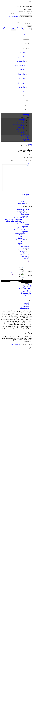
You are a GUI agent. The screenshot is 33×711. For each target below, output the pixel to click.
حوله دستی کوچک (20, 239)
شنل (24, 253)
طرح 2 (20, 236)
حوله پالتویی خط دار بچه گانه (13, 219)
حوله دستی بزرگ (20, 233)
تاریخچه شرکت (24, 135)
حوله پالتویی (21, 70)
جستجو (13, 29)
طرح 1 (20, 234)
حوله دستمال (25, 226)
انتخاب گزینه (21, 203)
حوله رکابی (22, 212)
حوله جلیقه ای (21, 211)
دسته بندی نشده (24, 254)
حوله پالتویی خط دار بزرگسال (13, 221)
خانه (31, 145)
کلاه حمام (26, 258)
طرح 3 (20, 238)
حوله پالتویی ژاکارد (19, 223)
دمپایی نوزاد (21, 251)
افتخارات (26, 137)
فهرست (30, 144)
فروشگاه (26, 115)
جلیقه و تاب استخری (19, 65)
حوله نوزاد (22, 87)
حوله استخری (21, 61)
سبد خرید (26, 139)
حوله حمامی (21, 57)
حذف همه (10, 272)
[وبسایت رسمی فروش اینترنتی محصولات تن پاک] (17, 28)
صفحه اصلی (25, 114)
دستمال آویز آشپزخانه (19, 229)
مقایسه (23, 201)
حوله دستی (22, 52)
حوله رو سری (21, 78)
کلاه (24, 91)
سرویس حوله (21, 83)
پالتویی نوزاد (21, 249)
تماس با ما (26, 140)
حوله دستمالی (21, 74)
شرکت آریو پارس (15, 344)
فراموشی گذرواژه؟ (14, 16)
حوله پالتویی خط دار (19, 217)
